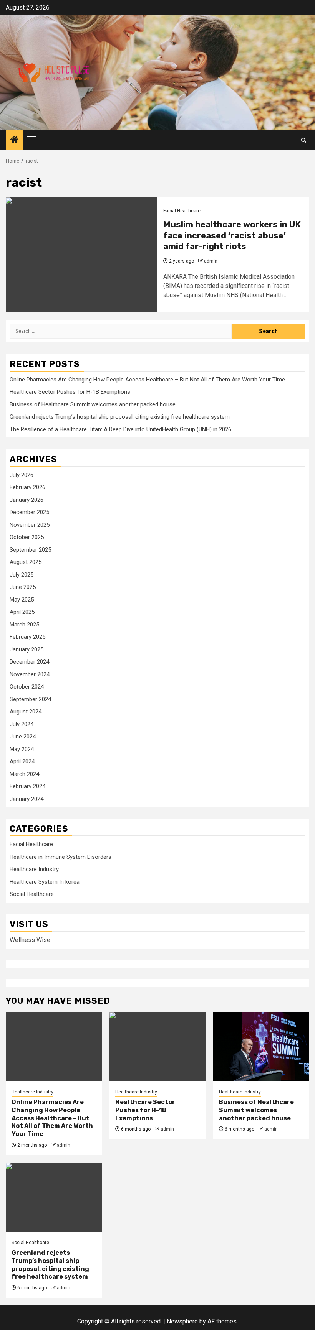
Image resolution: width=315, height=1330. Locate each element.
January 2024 (26, 799)
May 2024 (22, 749)
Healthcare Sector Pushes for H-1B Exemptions (70, 391)
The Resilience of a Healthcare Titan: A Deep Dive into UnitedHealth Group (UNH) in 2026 (120, 429)
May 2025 (22, 599)
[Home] (14, 140)
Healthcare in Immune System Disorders (60, 856)
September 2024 (30, 699)
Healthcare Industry (34, 869)
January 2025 (26, 649)
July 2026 (21, 475)
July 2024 (21, 724)
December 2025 (29, 512)
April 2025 (22, 611)
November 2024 (30, 674)
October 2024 (27, 686)
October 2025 (27, 537)
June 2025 (23, 587)
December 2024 (29, 661)
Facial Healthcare (182, 211)
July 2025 (21, 574)
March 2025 (24, 624)
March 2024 (24, 774)
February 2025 (27, 636)
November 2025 (30, 524)
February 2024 (27, 786)
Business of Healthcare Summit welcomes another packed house (93, 404)
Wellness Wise (30, 940)
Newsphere (182, 1321)
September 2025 (30, 549)
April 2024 (22, 761)
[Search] (303, 140)
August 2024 (25, 711)
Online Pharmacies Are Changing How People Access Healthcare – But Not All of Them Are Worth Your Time (147, 379)
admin (210, 261)
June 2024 (23, 736)
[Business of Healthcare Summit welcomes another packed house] (261, 1046)
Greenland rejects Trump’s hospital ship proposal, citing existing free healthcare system (120, 416)
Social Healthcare (32, 894)
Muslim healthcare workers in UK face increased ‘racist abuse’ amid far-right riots (232, 235)
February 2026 (27, 487)
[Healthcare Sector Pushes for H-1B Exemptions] (157, 1046)
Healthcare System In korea (45, 881)
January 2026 (26, 499)
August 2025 (25, 562)
